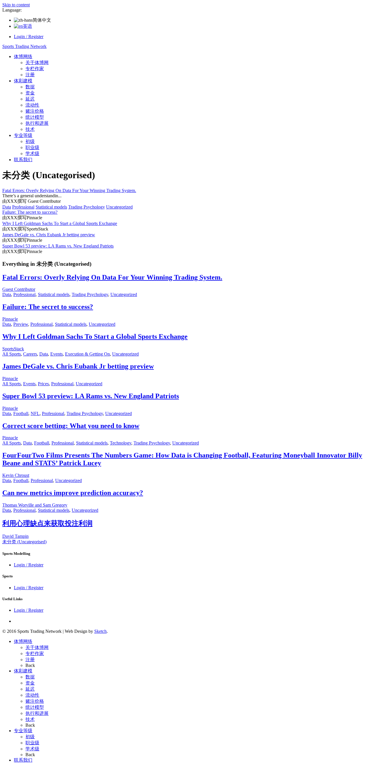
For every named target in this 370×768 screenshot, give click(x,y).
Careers (30, 354)
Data (6, 206)
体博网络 (23, 56)
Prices (43, 383)
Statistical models (51, 206)
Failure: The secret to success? (30, 212)
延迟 (30, 98)
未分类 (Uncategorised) (24, 541)
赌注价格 (34, 111)
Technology (120, 442)
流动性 (32, 105)
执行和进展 (37, 123)
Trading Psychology (86, 206)
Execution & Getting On (87, 354)
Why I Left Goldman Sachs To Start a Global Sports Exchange (59, 223)
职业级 (32, 147)
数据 (30, 86)
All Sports (11, 354)
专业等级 (23, 135)
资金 (30, 92)
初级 (30, 141)
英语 (27, 26)
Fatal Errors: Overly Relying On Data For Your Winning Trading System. (69, 190)
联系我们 (23, 159)
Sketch (100, 631)
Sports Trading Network (24, 46)
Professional (23, 206)
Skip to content (16, 4)
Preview (20, 324)
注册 (30, 74)
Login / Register (28, 36)
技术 (30, 129)
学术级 (32, 153)
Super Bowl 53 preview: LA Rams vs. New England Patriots (58, 245)
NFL (35, 413)
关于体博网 (37, 62)
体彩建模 (23, 80)
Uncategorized (119, 206)
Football (20, 413)
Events (56, 354)
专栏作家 (34, 68)
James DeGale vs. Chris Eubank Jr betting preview (48, 234)
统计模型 (34, 117)
